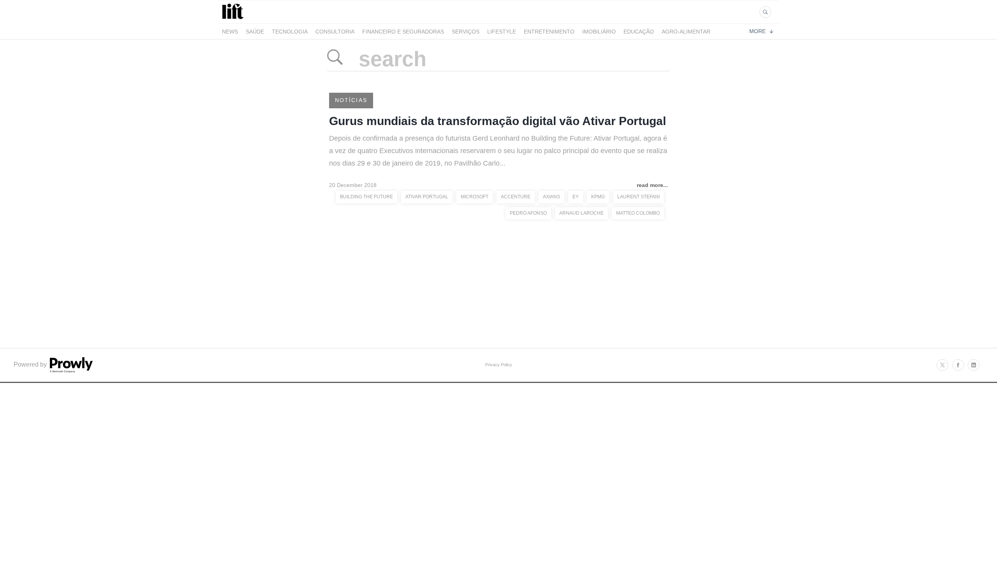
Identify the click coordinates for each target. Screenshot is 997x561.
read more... (652, 185)
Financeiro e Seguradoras (403, 31)
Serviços (465, 31)
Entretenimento (549, 31)
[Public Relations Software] (70, 370)
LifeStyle (501, 31)
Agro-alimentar (686, 31)
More (757, 31)
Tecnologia (290, 31)
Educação (639, 31)
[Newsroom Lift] (234, 19)
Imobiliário (599, 31)
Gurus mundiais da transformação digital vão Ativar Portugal (497, 121)
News (230, 31)
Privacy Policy (498, 364)
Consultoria (334, 31)
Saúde (255, 31)
